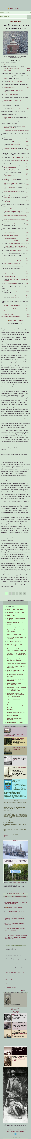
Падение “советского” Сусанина (16, 712)
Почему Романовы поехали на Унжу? (15, 623)
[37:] (28, 78)
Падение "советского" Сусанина (12, 305)
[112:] (27, 141)
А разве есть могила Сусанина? (16, 641)
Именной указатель (12, 715)
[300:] (27, 308)
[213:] (27, 220)
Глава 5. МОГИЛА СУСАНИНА (10, 105)
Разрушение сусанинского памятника (13, 211)
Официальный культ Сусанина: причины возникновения (16, 659)
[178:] (27, 184)
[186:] (27, 196)
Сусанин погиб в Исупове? (14, 634)
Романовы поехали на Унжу (15, 81)
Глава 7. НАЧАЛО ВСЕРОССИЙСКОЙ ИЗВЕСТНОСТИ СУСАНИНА (12, 122)
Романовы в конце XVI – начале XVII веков (16, 619)
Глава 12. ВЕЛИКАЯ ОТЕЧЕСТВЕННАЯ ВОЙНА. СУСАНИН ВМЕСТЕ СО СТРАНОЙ (15, 254)
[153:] (27, 166)
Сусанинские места (9, 187)
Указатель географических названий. (11, 316)
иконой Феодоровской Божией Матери (18, 1059)
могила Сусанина (15, 108)
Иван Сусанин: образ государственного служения (14, 912)
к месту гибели (16, 882)
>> (24, 593)
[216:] (27, 224)
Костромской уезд (11, 949)
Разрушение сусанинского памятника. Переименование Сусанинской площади (15, 695)
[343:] (28, 314)
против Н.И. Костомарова (10, 167)
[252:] (27, 271)
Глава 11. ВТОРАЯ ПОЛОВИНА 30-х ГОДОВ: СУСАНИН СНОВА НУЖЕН (14, 229)
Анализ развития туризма (13, 963)
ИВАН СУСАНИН (15, 8)
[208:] (27, 216)
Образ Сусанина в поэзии (10, 283)
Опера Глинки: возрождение (11, 308)
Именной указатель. (8, 314)
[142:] (27, 160)
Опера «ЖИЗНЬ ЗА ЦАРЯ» (15, 722)
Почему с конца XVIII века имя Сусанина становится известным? (17, 649)
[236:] (27, 250)
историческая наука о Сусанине (17, 243)
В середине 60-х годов (9, 276)
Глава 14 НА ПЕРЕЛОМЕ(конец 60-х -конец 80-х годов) (14, 287)
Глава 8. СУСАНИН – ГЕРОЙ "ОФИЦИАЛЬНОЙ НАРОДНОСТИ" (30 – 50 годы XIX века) (15, 134)
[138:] (27, 157)
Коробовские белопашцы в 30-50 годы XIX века (16, 671)
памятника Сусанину (15, 144)
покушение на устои (18, 295)
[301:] (27, 310)
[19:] (28, 68)
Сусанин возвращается (9, 232)
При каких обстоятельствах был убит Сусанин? (16, 630)
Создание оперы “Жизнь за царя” (16, 663)
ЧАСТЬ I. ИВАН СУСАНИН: (8, 62)
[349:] (28, 316)
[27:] (28, 70)
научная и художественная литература (15, 591)
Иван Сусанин (7, 70)
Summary (6, 835)
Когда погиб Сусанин (9, 87)
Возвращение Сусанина (10, 238)
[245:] (27, 260)
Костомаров (23, 163)
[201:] (27, 212)
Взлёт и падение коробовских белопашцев (15, 679)
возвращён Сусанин (15, 250)
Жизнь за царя (16, 141)
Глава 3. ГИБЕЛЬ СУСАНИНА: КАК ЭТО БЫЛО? (15, 85)
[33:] (28, 76)
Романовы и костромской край (11, 68)
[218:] (27, 232)
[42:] (28, 81)
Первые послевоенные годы (11, 271)
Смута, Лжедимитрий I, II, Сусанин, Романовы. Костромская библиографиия (16, 937)
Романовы (6, 76)
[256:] (27, 273)
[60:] (28, 94)
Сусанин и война (8, 258)
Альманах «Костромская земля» (14, 976)
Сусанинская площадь (9, 310)
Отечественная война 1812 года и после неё (15, 130)
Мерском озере (16, 1049)
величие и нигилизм (17, 157)
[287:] (27, 297)
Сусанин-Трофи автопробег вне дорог (16, 959)
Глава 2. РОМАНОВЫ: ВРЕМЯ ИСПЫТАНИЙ (14, 73)
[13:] (29, 64)
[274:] (27, 283)
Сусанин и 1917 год (9, 208)
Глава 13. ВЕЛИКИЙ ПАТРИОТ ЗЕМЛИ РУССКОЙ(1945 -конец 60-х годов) (12, 267)
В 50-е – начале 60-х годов (10, 273)
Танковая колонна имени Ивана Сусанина (14, 260)
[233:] (27, 247)
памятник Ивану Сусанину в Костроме (19, 768)
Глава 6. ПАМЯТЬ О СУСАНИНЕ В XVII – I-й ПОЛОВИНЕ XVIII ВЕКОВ (14, 113)
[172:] (27, 179)
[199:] (27, 208)
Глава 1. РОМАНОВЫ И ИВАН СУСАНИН (13, 66)
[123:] (27, 145)
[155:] (27, 169)
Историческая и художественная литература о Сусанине (12, 178)
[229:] (27, 243)
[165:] (27, 174)
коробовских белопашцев (19, 160)
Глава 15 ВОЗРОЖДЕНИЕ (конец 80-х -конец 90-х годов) (15, 302)
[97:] (28, 130)
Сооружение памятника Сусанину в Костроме (16, 666)
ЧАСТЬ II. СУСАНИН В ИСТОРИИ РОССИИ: (13, 111)
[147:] (27, 163)
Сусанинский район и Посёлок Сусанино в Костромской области (15, 918)
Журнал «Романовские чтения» (14, 980)
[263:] (27, 276)
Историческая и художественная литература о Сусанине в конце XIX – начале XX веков (16, 689)
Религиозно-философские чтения (14, 972)
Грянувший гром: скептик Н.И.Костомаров (14, 684)
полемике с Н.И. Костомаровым (9, 174)
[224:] (27, 238)
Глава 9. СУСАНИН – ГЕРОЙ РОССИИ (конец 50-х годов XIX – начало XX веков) (15, 154)
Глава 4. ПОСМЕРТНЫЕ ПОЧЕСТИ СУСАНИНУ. (15, 98)
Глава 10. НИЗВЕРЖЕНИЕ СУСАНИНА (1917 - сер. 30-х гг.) (15, 205)
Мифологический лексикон (11, 1006)
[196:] (27, 200)
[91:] (28, 126)
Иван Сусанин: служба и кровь (16, 609)
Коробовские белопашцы (10, 148)
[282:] (27, 291)
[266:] (27, 280)
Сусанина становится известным (14, 126)
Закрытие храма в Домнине (11, 235)
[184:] (27, 192)
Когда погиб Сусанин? (13, 627)
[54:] (28, 91)
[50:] (28, 87)
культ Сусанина (16, 137)
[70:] (28, 108)
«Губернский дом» (10, 987)
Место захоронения (17, 756)
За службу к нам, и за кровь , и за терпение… (16, 638)
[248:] (27, 263)
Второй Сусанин (13, 169)
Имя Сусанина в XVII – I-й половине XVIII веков (14, 645)
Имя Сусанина (7, 117)
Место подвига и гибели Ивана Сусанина (18, 748)
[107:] (27, 138)
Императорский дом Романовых (19, 1034)
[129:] (27, 149)
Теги (21, 990)
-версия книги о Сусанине (15, 320)
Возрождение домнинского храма (12, 263)
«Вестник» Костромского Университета (16, 983)
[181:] (27, 188)
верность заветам (14, 297)
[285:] (27, 295)
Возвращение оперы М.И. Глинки (12, 241)
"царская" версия (14, 291)
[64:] (28, 101)
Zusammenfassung (9, 837)
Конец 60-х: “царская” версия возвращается (15, 708)
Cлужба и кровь (7, 64)
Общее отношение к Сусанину (11, 191)
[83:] (28, 117)
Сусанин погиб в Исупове (10, 94)
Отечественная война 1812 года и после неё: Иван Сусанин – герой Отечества (16, 655)
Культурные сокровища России (13, 735)
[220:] (27, 235)
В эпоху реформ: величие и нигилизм (15, 675)
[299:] (27, 305)
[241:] (27, 258)
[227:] (27, 241)
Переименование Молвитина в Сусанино (14, 246)
